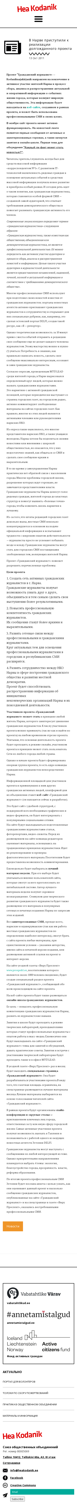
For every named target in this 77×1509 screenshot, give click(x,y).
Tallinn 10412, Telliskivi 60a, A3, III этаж (29, 1457)
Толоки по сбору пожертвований (25, 1393)
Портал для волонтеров (19, 1381)
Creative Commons (23, 1485)
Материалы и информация (20, 1415)
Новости (13, 1226)
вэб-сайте (33, 107)
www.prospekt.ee (17, 970)
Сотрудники (11, 1463)
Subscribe (17, 1499)
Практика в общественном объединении (30, 1404)
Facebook (16, 1478)
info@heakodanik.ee (24, 1470)
